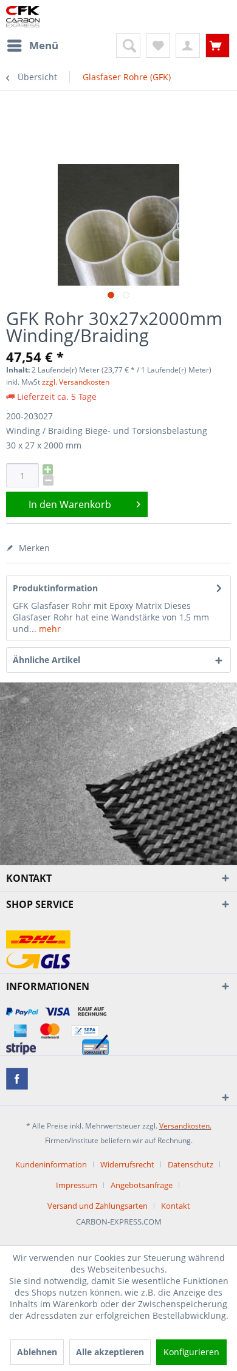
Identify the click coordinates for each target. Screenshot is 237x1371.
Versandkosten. (185, 1126)
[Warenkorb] (217, 45)
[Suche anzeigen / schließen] (128, 45)
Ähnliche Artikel (46, 659)
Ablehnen (37, 1352)
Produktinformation (55, 588)
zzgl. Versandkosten (75, 382)
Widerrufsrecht (127, 1164)
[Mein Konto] (188, 45)
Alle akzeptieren (110, 1352)
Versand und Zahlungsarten (97, 1205)
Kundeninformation (51, 1164)
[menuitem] (32, 45)
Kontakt (175, 1205)
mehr (48, 628)
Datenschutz (190, 1164)
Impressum (76, 1185)
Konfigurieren (191, 1352)
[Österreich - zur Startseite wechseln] (23, 16)
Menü (43, 45)
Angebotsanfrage (142, 1185)
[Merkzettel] (158, 45)
